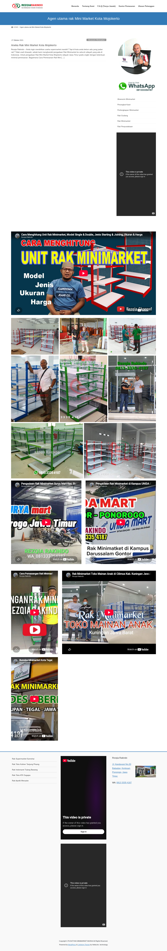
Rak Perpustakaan (125, 126)
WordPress (72, 945)
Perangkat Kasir (124, 105)
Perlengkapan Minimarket (128, 110)
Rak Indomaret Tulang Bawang (25, 770)
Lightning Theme (84, 945)
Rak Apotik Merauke (20, 781)
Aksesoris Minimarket (96, 40)
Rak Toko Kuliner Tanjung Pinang (25, 764)
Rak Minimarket (123, 121)
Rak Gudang (122, 115)
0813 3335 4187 (124, 783)
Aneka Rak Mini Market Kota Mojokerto (33, 45)
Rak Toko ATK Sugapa (21, 775)
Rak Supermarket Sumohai (23, 759)
